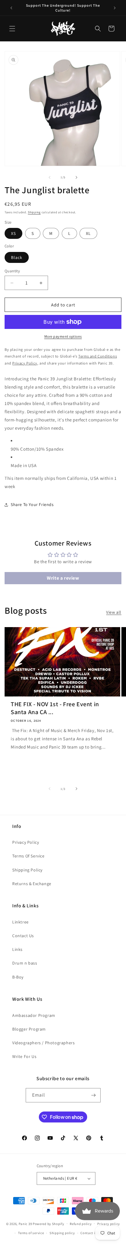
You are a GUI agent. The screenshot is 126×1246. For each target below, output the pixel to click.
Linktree (20, 922)
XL (88, 233)
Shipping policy (62, 1233)
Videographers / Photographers (43, 1042)
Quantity (12, 271)
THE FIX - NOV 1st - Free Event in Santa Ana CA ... (55, 708)
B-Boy (18, 977)
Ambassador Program (33, 1015)
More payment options (63, 336)
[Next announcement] (114, 8)
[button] (12, 28)
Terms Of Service (28, 856)
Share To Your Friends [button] (32, 504)
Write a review (63, 578)
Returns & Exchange (31, 883)
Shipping (34, 212)
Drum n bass (24, 963)
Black (16, 257)
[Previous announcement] (11, 8)
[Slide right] (76, 177)
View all (113, 612)
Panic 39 (25, 1223)
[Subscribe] (93, 1095)
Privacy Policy (25, 842)
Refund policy (80, 1224)
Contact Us (23, 935)
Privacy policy (108, 1224)
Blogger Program (29, 1029)
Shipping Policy (27, 870)
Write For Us (24, 1056)
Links (17, 949)
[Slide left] (49, 177)
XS (13, 233)
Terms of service (31, 1233)
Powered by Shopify (48, 1223)
